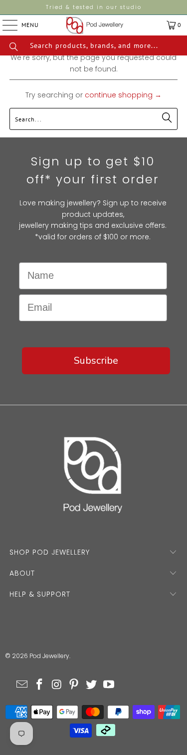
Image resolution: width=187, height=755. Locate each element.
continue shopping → (123, 95)
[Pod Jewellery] (95, 25)
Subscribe (96, 360)
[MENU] (2, 25)
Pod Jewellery (49, 656)
